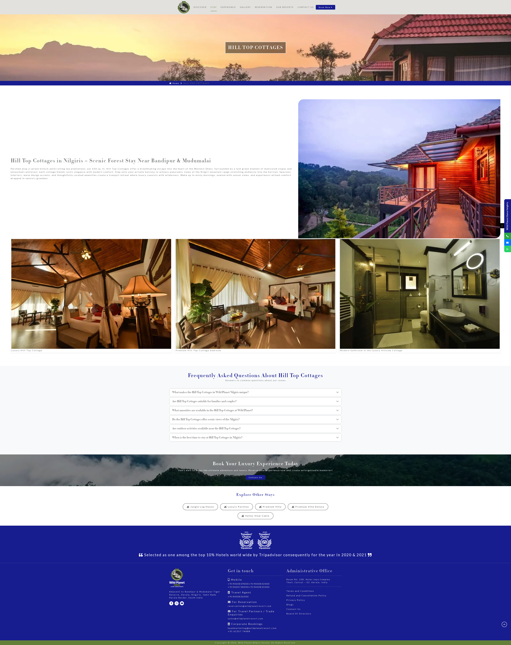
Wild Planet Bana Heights (507, 216)
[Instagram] (177, 603)
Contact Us (306, 7)
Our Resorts (285, 7)
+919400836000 (238, 596)
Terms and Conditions (300, 591)
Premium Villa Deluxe (309, 506)
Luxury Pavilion (238, 506)
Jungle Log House (202, 506)
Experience (228, 7)
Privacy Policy (295, 600)
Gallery (245, 7)
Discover (200, 7)
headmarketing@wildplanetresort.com (252, 628)
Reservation (263, 7)
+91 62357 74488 (239, 631)
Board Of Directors (298, 613)
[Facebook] (171, 603)
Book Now (325, 7)
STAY (214, 7)
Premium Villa (272, 506)
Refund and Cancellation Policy (306, 595)
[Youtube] (182, 603)
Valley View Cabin (257, 515)
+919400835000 (259, 587)
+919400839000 (238, 583)
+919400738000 (238, 587)
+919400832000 (259, 583)
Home (175, 83)
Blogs (290, 604)
